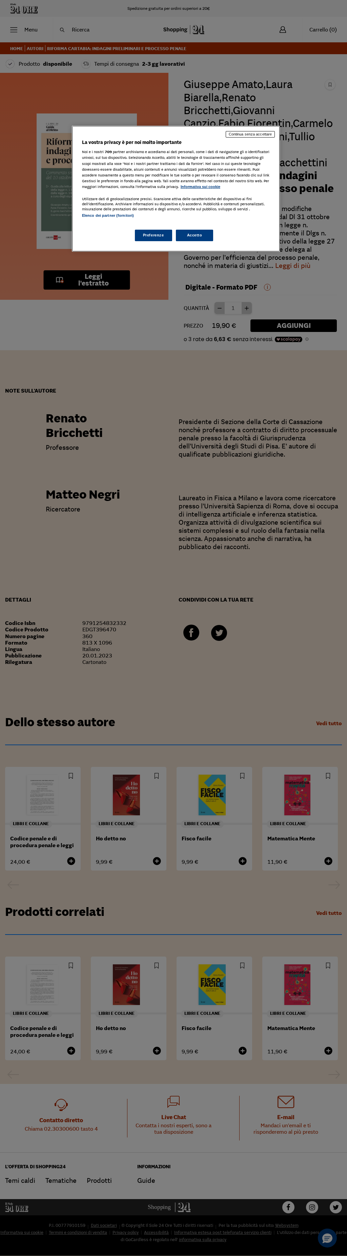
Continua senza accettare (250, 134)
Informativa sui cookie (200, 187)
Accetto (194, 235)
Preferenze (153, 235)
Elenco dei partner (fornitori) (108, 215)
